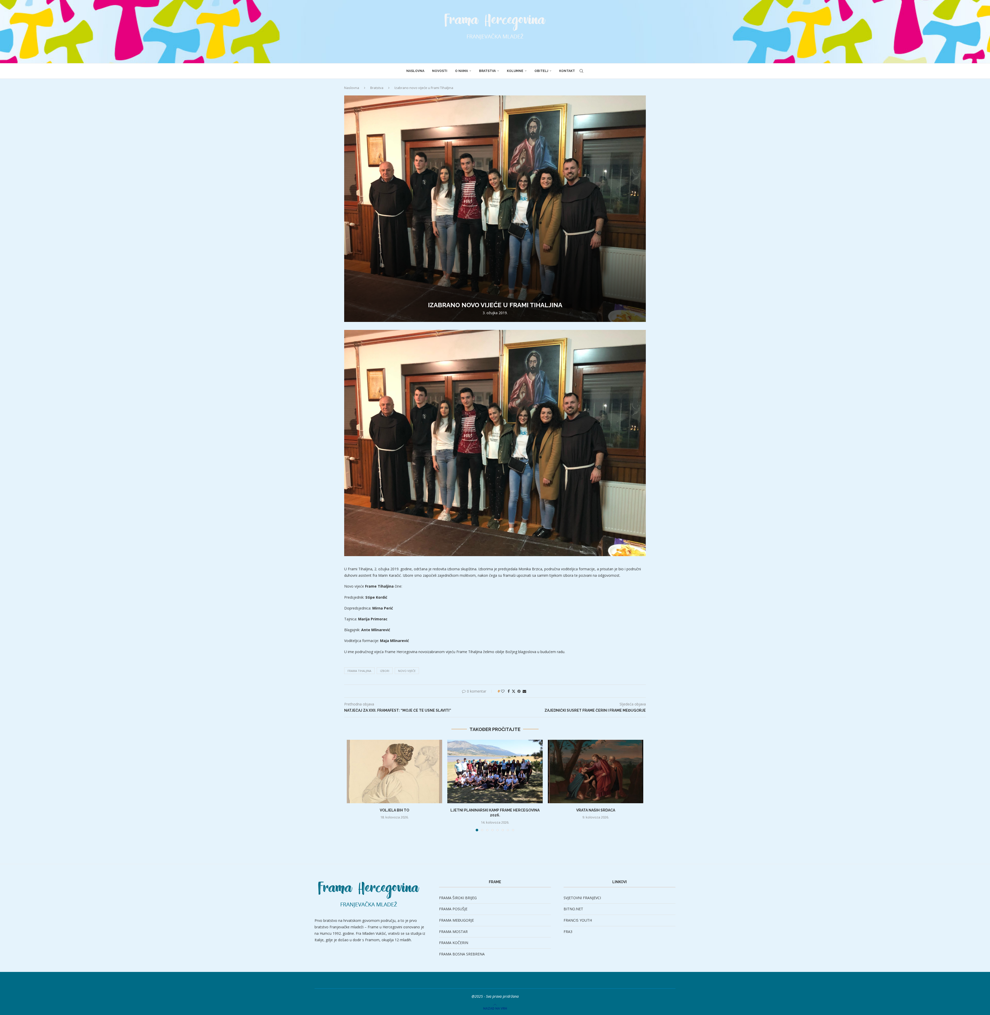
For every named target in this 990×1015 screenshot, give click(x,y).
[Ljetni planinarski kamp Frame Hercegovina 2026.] (495, 771)
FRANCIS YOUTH (578, 920)
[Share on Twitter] (513, 691)
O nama (461, 71)
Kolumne (515, 71)
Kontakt (567, 71)
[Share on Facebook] (509, 691)
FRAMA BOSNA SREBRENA (462, 954)
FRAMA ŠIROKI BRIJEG (458, 897)
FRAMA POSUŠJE (453, 908)
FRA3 (568, 931)
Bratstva (487, 71)
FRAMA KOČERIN (453, 942)
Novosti (439, 71)
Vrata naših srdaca (595, 810)
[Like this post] (503, 691)
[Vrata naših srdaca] (595, 771)
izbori (384, 671)
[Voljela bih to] (394, 771)
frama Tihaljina (359, 671)
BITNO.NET (573, 908)
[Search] (581, 70)
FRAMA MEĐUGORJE (456, 920)
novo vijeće (407, 671)
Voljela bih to (394, 810)
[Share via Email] (524, 691)
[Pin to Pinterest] (519, 691)
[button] (353, 785)
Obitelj (541, 71)
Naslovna (415, 71)
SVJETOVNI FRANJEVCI (582, 897)
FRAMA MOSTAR (453, 931)
